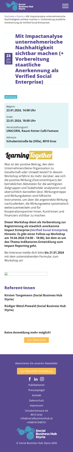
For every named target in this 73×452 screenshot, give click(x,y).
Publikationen (36, 385)
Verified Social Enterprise (48, 230)
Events (20, 16)
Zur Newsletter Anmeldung (36, 371)
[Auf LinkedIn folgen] (36, 379)
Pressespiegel (36, 390)
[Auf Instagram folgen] (42, 379)
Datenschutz (36, 400)
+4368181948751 (36, 422)
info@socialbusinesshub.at (37, 418)
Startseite (9, 16)
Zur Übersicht (36, 340)
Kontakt (36, 395)
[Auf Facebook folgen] (30, 379)
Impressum (36, 405)
